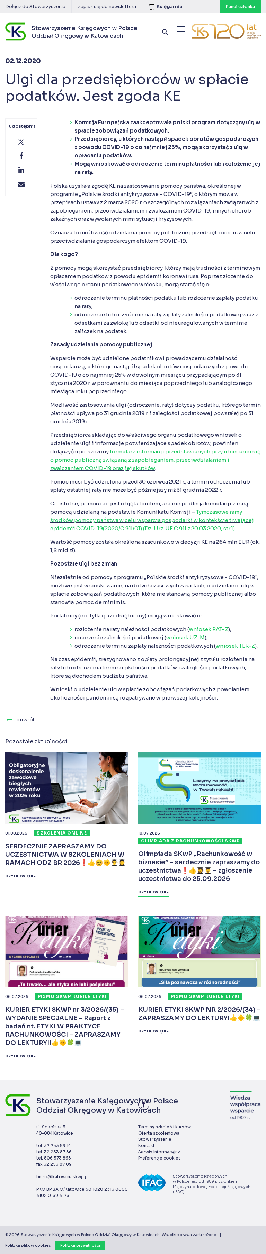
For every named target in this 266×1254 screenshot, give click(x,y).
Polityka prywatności (80, 1245)
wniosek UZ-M (185, 637)
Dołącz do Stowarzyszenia (35, 6)
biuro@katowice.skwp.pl (62, 1176)
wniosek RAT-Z (208, 629)
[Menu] (181, 29)
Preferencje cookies (159, 1158)
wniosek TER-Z (235, 645)
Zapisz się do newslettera (107, 6)
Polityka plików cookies (28, 1245)
